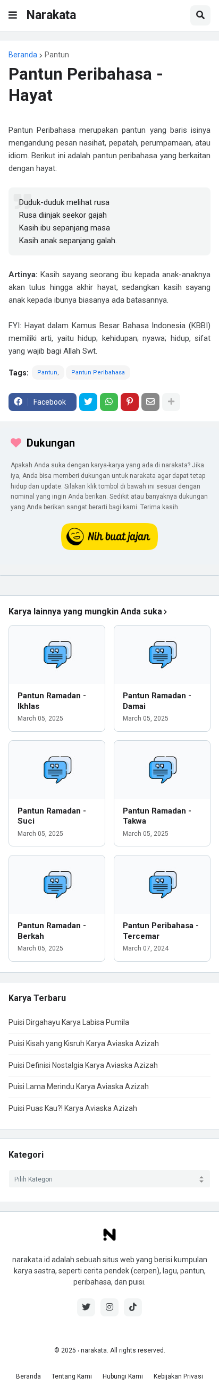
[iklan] (109, 575)
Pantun (57, 54)
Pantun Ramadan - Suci (52, 816)
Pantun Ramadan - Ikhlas (52, 701)
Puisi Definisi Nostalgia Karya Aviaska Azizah (83, 1065)
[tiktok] (133, 1307)
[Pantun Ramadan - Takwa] (162, 770)
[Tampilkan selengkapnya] (171, 402)
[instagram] (109, 1307)
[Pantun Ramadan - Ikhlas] (57, 655)
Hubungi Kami (123, 1376)
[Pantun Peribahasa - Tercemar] (162, 884)
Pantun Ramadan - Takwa (157, 816)
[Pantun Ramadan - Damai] (162, 655)
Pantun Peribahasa (98, 372)
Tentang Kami (72, 1376)
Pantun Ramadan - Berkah (52, 931)
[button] (13, 15)
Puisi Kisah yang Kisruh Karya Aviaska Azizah (84, 1043)
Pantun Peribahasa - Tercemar (161, 931)
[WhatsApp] (109, 402)
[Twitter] (88, 402)
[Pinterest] (130, 402)
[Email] (150, 402)
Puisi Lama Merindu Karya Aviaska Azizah (79, 1086)
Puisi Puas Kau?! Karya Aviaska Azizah (73, 1108)
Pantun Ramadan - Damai (157, 701)
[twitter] (86, 1307)
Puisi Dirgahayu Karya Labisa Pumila (69, 1022)
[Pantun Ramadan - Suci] (57, 770)
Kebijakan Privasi (178, 1376)
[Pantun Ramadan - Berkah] (57, 884)
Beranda (23, 54)
